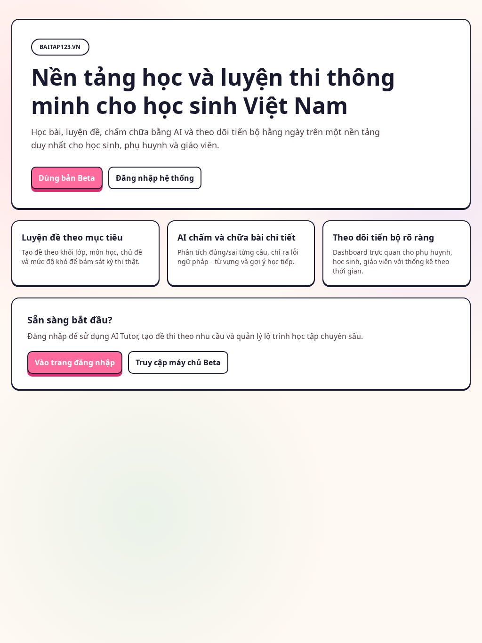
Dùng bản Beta (67, 178)
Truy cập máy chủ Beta (178, 362)
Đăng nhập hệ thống (155, 178)
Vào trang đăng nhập (75, 362)
